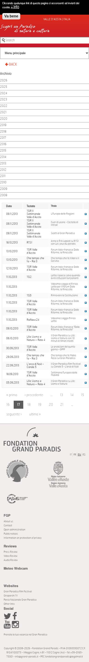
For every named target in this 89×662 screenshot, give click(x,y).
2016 (3, 144)
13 (61, 395)
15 (82, 395)
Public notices (11, 533)
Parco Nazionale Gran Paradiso (20, 600)
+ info (15, 7)
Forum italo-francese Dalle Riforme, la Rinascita (65, 251)
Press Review (10, 552)
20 (51, 404)
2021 (3, 112)
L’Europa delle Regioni (62, 214)
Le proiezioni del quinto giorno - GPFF (63, 348)
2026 (3, 80)
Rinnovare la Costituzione (64, 295)
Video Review (10, 556)
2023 (3, 99)
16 (8, 404)
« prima (11, 395)
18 (29, 404)
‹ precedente (34, 395)
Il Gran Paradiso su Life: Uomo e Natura (63, 382)
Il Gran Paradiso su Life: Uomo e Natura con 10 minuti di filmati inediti (63, 338)
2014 (3, 157)
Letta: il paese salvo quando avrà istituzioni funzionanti (65, 276)
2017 (3, 137)
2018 (3, 131)
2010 (3, 182)
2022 (3, 106)
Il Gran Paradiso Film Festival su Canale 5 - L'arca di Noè (66, 365)
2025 (3, 87)
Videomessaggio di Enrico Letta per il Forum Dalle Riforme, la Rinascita (64, 287)
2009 (3, 189)
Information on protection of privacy (23, 538)
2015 (3, 150)
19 (39, 404)
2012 (3, 169)
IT (71, 454)
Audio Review (11, 560)
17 (18, 404)
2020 (3, 118)
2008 (3, 195)
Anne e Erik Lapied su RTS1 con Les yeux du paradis (65, 242)
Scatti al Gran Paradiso (63, 233)
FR (74, 454)
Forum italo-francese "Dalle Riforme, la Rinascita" (65, 328)
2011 (2, 176)
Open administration (14, 529)
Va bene (11, 16)
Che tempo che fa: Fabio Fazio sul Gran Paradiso (63, 356)
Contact (8, 525)
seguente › (14, 414)
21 (61, 404)
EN (79, 454)
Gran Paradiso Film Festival (18, 591)
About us (8, 521)
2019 (3, 125)
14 (72, 395)
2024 (3, 93)
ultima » (35, 414)
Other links (9, 604)
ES (84, 454)
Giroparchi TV (11, 595)
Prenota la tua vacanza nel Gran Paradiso (25, 634)
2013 (3, 163)
